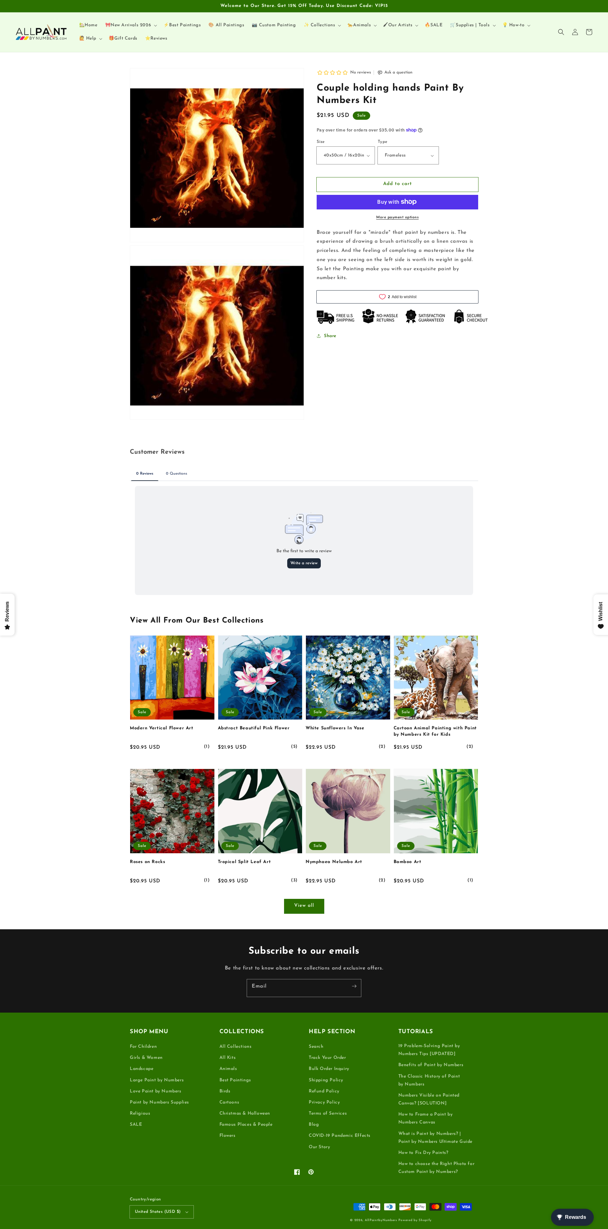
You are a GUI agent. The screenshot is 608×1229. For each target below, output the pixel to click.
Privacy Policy (324, 1102)
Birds (225, 1091)
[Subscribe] (354, 986)
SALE (136, 1124)
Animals (228, 1068)
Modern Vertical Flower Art (161, 728)
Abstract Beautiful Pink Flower (254, 728)
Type (383, 142)
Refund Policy (324, 1091)
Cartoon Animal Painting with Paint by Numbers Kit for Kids (435, 731)
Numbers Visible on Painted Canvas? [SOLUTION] (429, 1099)
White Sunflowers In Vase (335, 728)
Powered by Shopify (415, 1220)
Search (316, 1046)
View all (304, 905)
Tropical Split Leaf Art (244, 862)
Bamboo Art (407, 862)
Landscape (141, 1068)
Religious (140, 1113)
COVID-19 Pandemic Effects (339, 1135)
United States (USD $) (157, 1212)
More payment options (397, 217)
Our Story (319, 1147)
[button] (561, 32)
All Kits (227, 1057)
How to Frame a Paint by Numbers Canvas (425, 1118)
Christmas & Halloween (244, 1113)
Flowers (227, 1135)
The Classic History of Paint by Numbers (429, 1080)
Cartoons (229, 1102)
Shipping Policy (326, 1080)
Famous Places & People (246, 1124)
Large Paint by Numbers (157, 1080)
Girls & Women (146, 1057)
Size (321, 142)
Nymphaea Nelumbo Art (334, 862)
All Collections (235, 1046)
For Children (143, 1046)
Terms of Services (328, 1113)
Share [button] (330, 336)
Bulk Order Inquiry (329, 1068)
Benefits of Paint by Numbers (431, 1065)
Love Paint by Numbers (155, 1091)
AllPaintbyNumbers (381, 1220)
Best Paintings (235, 1080)
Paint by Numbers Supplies (159, 1102)
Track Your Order (327, 1057)
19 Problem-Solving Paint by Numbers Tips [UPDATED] (429, 1050)
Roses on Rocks (147, 862)
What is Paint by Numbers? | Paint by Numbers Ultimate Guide (435, 1137)
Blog (314, 1124)
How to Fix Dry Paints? (423, 1152)
